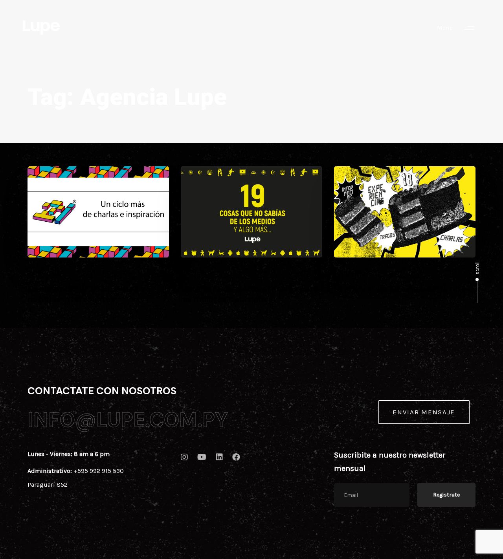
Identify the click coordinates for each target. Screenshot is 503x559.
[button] (459, 28)
